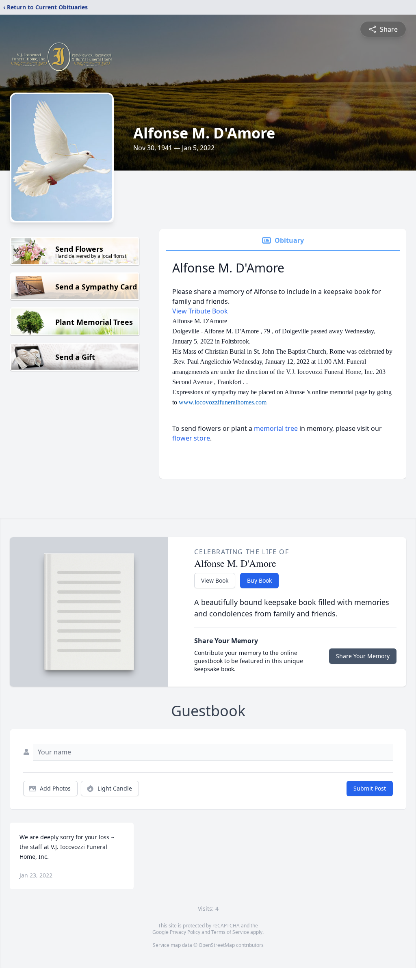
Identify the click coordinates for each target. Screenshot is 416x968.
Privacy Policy (185, 932)
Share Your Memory (363, 656)
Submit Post (369, 788)
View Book (214, 580)
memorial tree (276, 428)
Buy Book (259, 580)
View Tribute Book (200, 311)
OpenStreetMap (217, 945)
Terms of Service (230, 932)
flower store (191, 438)
